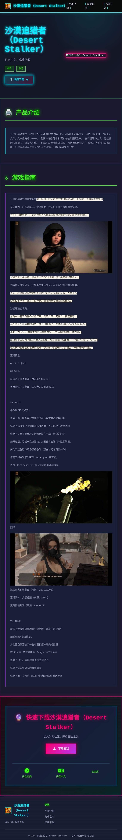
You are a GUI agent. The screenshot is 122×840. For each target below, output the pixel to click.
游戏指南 (49, 817)
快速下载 (49, 822)
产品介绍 (49, 811)
